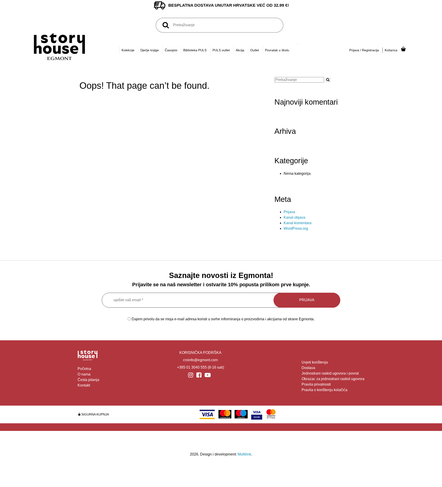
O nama (84, 374)
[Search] (328, 79)
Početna (84, 369)
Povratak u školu (277, 50)
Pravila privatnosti (316, 384)
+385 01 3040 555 (192, 367)
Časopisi (171, 50)
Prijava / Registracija (364, 50)
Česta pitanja (88, 380)
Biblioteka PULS (194, 50)
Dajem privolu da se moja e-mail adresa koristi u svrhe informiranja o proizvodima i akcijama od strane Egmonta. (222, 319)
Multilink (244, 454)
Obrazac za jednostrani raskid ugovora (333, 379)
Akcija (240, 50)
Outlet (254, 50)
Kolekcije (128, 50)
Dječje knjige (149, 50)
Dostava (308, 368)
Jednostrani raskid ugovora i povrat (330, 373)
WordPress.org (296, 228)
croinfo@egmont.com (200, 360)
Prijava (289, 212)
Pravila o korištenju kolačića (324, 390)
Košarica (391, 50)
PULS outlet (221, 50)
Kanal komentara (297, 223)
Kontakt (84, 385)
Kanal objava (294, 217)
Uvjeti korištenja (315, 362)
